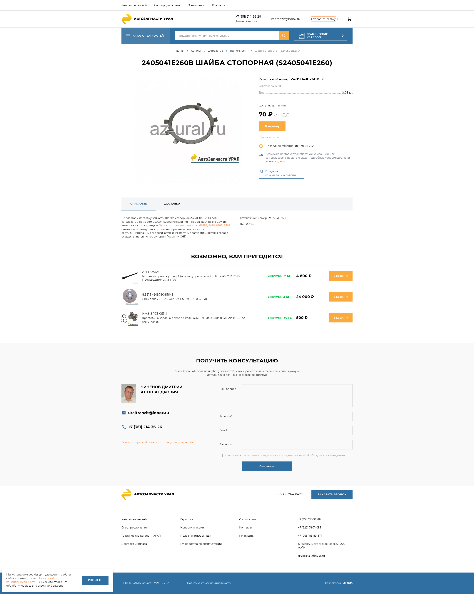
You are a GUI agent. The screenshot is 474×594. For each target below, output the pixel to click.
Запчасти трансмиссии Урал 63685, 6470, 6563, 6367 (194, 225)
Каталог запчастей (148, 35)
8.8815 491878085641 (157, 294)
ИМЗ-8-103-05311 (154, 313)
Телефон (226, 416)
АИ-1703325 (150, 272)
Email (223, 430)
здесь (281, 161)
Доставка (172, 203)
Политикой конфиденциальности (263, 455)
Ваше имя (226, 444)
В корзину (272, 126)
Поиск (284, 35)
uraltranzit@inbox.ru (285, 19)
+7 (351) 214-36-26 (248, 16)
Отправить (266, 466)
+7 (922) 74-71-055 (309, 527)
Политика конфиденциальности (209, 583)
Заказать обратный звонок (139, 442)
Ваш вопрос (228, 389)
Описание (138, 203)
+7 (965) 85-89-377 (310, 535)
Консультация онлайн (179, 442)
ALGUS (348, 583)
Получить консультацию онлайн (280, 173)
